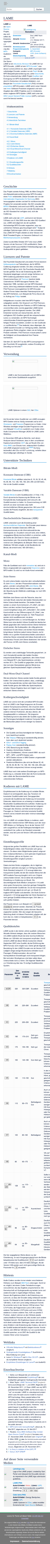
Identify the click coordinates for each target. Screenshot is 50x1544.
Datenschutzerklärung (31, 1541)
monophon (30, 565)
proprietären (8, 86)
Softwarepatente (9, 264)
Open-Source (7, 27)
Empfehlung (31, 1377)
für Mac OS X (31, 1357)
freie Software (40, 53)
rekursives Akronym (21, 63)
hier (19, 1522)
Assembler (36, 49)
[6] (32, 447)
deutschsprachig (19, 56)
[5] (31, 447)
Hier (28, 1522)
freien (9, 88)
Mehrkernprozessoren (11, 237)
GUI (28, 410)
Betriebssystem (19, 47)
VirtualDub (18, 429)
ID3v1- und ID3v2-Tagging (16, 742)
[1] (37, 227)
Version (23, 39)
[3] (21, 346)
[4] (29, 447)
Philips (17, 296)
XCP (23, 443)
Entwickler (17, 35)
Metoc (28, 1485)
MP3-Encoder (35, 51)
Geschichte (39, 73)
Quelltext (36, 76)
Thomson (25, 279)
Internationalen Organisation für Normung (19, 199)
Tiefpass (12, 737)
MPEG (6, 206)
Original (38, 1436)
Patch (35, 71)
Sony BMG (7, 445)
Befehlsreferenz (34, 1347)
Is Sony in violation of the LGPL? (22, 1449)
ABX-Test (24, 1283)
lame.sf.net (29, 58)
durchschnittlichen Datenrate (14, 525)
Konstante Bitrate (10, 479)
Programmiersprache (21, 49)
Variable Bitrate (9, 494)
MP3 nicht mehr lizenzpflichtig (21, 1427)
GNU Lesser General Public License (17, 96)
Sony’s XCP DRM (17, 1451)
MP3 (5, 51)
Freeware (19, 424)
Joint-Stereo (33, 586)
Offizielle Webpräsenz (14, 1347)
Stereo (12, 583)
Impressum (14, 1541)
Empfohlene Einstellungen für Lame (19, 1362)
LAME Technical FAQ (28, 1382)
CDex (36, 410)
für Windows (16, 1357)
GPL (21, 1500)
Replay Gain (11, 745)
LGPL (32, 53)
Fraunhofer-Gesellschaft (22, 83)
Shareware (7, 424)
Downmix (35, 568)
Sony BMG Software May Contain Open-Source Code (25, 1433)
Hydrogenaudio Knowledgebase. (18, 1352)
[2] (18, 325)
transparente (38, 509)
